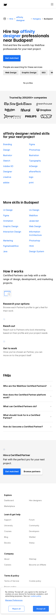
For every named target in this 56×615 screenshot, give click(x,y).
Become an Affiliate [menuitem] (37, 565)
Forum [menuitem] (32, 520)
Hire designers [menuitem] (35, 500)
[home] (5, 5)
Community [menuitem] (34, 526)
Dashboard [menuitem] (9, 500)
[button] (28, 386)
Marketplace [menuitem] (9, 506)
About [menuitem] (6, 559)
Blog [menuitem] (6, 537)
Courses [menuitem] (7, 531)
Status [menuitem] (32, 543)
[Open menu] (52, 4)
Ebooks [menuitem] (7, 543)
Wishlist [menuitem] (32, 537)
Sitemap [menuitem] (32, 559)
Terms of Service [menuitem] (11, 581)
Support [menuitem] (7, 520)
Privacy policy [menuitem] (10, 587)
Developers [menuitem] (34, 531)
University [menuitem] (8, 526)
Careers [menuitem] (7, 565)
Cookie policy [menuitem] (35, 581)
